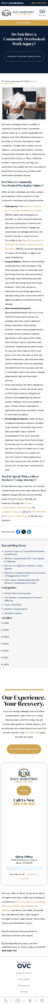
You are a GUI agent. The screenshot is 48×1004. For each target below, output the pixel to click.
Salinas (41, 901)
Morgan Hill (31, 906)
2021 (5, 657)
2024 (5, 636)
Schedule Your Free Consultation (24, 56)
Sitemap (24, 992)
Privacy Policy (24, 973)
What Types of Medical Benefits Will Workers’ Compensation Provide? (21, 581)
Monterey (7, 906)
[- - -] (42, 10)
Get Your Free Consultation (24, 749)
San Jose (20, 901)
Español (24, 791)
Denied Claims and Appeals (17, 593)
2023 (5, 643)
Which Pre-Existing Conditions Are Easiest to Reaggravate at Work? (24, 574)
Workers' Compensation (16, 609)
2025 (5, 630)
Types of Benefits (12, 604)
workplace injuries (11, 511)
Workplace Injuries (13, 613)
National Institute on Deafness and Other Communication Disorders (24, 244)
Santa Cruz (31, 901)
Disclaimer (24, 979)
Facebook (32, 874)
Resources (24, 986)
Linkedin (24, 879)
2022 (5, 650)
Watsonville (19, 906)
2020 (5, 664)
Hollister (6, 910)
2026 (5, 623)
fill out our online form (15, 516)
